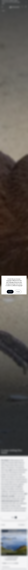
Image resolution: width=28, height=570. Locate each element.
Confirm (10, 291)
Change (18, 291)
